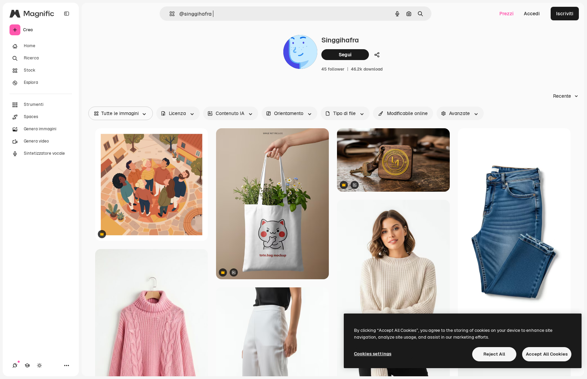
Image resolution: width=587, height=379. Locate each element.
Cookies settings (372, 354)
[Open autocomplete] (169, 13)
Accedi (532, 14)
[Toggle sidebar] (66, 13)
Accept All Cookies (547, 354)
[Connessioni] (15, 365)
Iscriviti (564, 14)
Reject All (494, 354)
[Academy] (27, 365)
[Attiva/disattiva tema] (39, 365)
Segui (345, 55)
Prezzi (506, 14)
